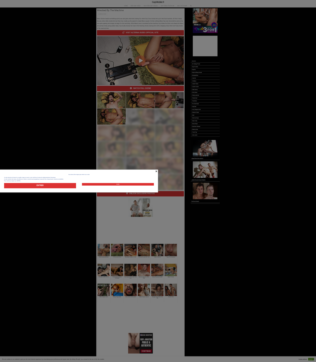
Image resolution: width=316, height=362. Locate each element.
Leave (117, 184)
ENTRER (40, 185)
